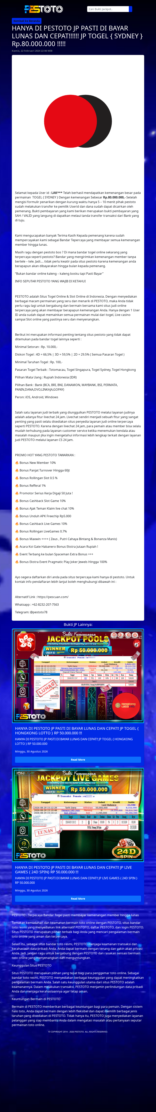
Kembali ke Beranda (27, 21)
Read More (78, 759)
